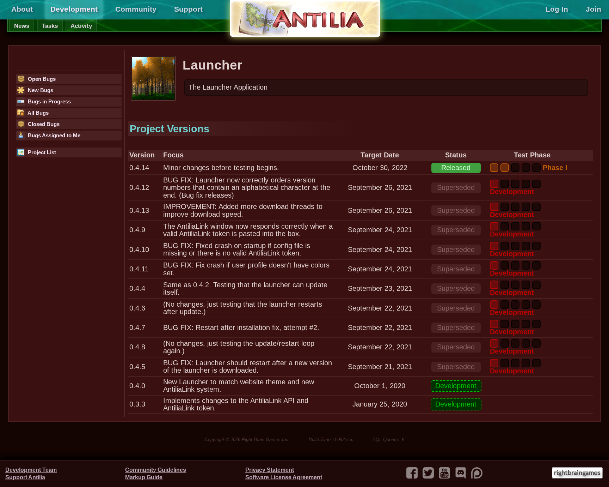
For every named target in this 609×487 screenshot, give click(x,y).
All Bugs (37, 113)
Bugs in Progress (48, 101)
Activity (81, 25)
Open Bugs (41, 79)
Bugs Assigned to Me (53, 135)
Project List (41, 152)
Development (74, 9)
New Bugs (39, 90)
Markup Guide (143, 477)
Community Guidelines (155, 470)
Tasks (50, 25)
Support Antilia (25, 477)
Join (593, 9)
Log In (557, 9)
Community (135, 9)
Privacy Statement (269, 470)
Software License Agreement (283, 477)
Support (188, 9)
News (21, 25)
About (22, 9)
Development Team (31, 470)
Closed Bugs (43, 124)
